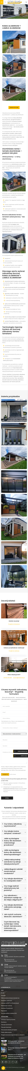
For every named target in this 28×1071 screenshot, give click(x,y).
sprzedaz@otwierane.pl (11, 961)
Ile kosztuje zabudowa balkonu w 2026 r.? (17, 1048)
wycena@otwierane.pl (19, 677)
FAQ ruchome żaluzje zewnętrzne (10, 998)
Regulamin (4, 1010)
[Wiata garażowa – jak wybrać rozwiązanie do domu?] (4, 1043)
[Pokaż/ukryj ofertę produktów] (15, 751)
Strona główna (5, 14)
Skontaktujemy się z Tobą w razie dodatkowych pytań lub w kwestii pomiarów (12, 722)
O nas (2, 993)
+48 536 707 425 (10, 959)
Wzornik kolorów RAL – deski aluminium (13, 697)
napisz (21, 376)
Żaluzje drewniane (6, 1027)
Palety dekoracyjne (6, 1032)
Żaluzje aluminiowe (6, 1024)
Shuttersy (3, 1022)
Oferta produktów (22, 751)
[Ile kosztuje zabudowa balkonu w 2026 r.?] (4, 1050)
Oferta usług (24, 755)
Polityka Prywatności (7, 1008)
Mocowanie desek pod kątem (9, 1029)
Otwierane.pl (15, 1067)
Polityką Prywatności (9, 788)
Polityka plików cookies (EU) (9, 1013)
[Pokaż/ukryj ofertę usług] (15, 756)
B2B (2, 990)
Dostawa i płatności (6, 1000)
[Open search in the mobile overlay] (5, 2)
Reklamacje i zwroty (6, 1005)
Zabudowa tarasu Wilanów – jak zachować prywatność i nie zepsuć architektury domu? (17, 1056)
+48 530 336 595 (7, 677)
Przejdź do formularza (14, 624)
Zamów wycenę (14, 107)
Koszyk (26, 2)
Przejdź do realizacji (14, 650)
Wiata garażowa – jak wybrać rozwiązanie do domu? (16, 1042)
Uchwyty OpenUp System (8, 1019)
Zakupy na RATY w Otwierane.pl (10, 1003)
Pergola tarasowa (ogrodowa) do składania (12, 1035)
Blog (2, 1038)
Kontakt (3, 995)
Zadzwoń (16, 376)
